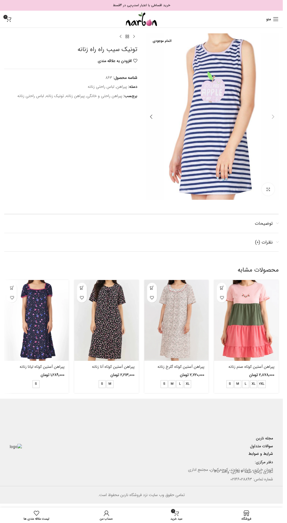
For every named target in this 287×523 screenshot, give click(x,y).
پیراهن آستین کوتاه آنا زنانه (113, 367)
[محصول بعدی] (120, 36)
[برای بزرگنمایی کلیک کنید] (268, 189)
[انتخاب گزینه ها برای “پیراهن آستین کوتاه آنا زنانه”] (82, 288)
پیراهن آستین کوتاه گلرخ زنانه (181, 367)
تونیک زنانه (55, 96)
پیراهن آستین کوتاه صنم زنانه (251, 367)
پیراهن (121, 87)
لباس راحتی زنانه (101, 87)
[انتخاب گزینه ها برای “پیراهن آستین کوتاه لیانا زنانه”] (12, 288)
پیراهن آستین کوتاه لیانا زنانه (42, 367)
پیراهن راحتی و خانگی (104, 96)
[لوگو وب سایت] (141, 19)
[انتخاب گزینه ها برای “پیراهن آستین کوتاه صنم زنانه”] (222, 288)
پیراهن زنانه (75, 96)
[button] (273, 116)
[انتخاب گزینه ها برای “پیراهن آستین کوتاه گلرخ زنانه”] (152, 288)
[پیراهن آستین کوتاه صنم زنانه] (246, 320)
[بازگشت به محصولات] (127, 36)
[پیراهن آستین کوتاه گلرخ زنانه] (176, 320)
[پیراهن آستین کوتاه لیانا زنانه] (36, 320)
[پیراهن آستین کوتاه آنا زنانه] (106, 320)
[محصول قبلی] (134, 36)
